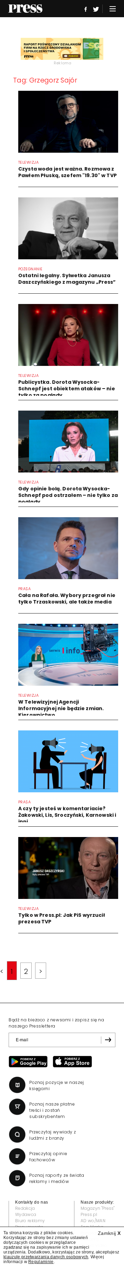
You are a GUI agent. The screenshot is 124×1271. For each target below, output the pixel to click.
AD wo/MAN (93, 1221)
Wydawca (25, 1214)
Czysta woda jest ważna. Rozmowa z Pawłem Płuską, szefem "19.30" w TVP (67, 172)
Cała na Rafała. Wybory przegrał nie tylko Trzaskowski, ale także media (66, 598)
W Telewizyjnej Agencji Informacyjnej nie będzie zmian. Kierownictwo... (61, 708)
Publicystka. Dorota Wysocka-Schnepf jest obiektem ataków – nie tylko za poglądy (66, 389)
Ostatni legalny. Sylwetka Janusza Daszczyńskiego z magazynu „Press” (67, 278)
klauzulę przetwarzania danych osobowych (45, 1256)
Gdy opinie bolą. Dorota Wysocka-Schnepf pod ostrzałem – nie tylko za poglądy (68, 495)
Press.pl (89, 1214)
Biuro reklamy (30, 1221)
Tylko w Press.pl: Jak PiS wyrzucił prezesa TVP (61, 918)
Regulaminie (41, 1261)
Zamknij (109, 1233)
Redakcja (25, 1208)
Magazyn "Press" (98, 1208)
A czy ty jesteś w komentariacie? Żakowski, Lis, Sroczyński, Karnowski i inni (67, 815)
